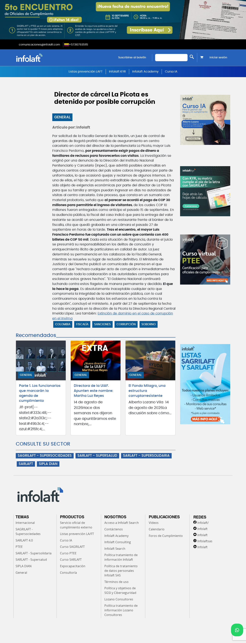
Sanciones (102, 324)
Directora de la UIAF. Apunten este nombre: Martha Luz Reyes (93, 391)
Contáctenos (113, 529)
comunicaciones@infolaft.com (39, 44)
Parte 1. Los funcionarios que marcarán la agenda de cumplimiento (40, 393)
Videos (154, 523)
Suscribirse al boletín (132, 57)
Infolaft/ (203, 523)
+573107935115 (78, 44)
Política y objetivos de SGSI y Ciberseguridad (120, 590)
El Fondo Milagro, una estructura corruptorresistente (147, 391)
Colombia (62, 324)
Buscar (191, 56)
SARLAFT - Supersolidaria (34, 553)
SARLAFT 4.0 (24, 540)
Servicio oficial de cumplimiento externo (76, 525)
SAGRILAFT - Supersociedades (28, 531)
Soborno (148, 324)
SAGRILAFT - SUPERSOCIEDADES (45, 455)
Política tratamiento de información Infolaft (121, 557)
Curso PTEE (68, 553)
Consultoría (68, 572)
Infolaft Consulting (117, 542)
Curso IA (171, 71)
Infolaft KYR (117, 71)
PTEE (19, 547)
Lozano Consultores (118, 599)
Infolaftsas (204, 541)
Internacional (25, 523)
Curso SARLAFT (71, 559)
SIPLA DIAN (48, 464)
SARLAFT (26, 464)
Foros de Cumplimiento (166, 536)
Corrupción (126, 324)
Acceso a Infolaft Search (121, 523)
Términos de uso (116, 582)
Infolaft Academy (145, 71)
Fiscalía (82, 324)
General (62, 117)
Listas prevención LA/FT (77, 534)
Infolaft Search (114, 548)
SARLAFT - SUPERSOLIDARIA (146, 455)
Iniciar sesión (218, 57)
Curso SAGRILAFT (72, 547)
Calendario (157, 529)
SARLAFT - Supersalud (31, 559)
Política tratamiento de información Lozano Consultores (121, 610)
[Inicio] (49, 57)
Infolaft (202, 529)
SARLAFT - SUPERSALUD (97, 455)
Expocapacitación (72, 566)
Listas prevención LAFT (86, 71)
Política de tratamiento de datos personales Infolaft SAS (121, 570)
